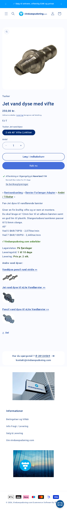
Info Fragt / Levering (17, 426)
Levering (19, 115)
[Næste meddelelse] (61, 4)
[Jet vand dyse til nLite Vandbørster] (8, 302)
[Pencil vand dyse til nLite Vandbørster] (8, 323)
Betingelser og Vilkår (17, 419)
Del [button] (7, 332)
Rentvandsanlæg (13, 192)
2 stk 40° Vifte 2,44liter (19, 132)
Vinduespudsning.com (22, 503)
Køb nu (34, 165)
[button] (6, 13)
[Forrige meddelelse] (5, 4)
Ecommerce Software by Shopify (47, 503)
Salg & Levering (14, 433)
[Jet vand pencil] (10, 281)
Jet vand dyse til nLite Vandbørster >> (23, 287)
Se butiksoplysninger (17, 184)
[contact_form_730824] (60, 504)
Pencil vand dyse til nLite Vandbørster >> (25, 309)
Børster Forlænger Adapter (40, 192)
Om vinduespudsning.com (20, 440)
